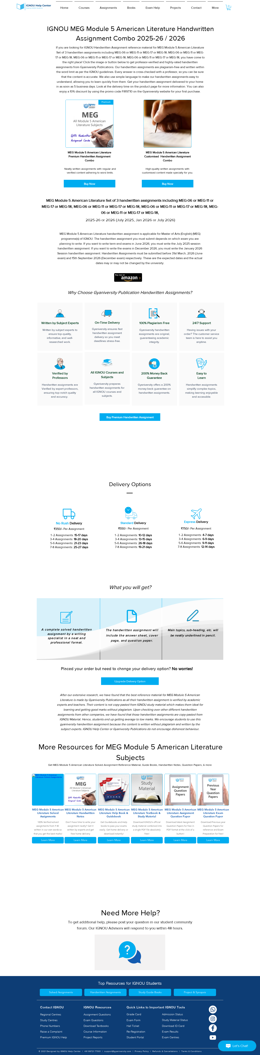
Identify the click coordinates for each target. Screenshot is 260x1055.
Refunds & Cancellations (165, 1051)
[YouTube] (213, 1037)
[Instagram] (213, 1019)
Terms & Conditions (191, 1051)
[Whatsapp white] (213, 1010)
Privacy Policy (142, 1051)
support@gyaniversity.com (117, 1051)
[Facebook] (213, 1028)
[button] (84, 6)
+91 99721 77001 (92, 1051)
